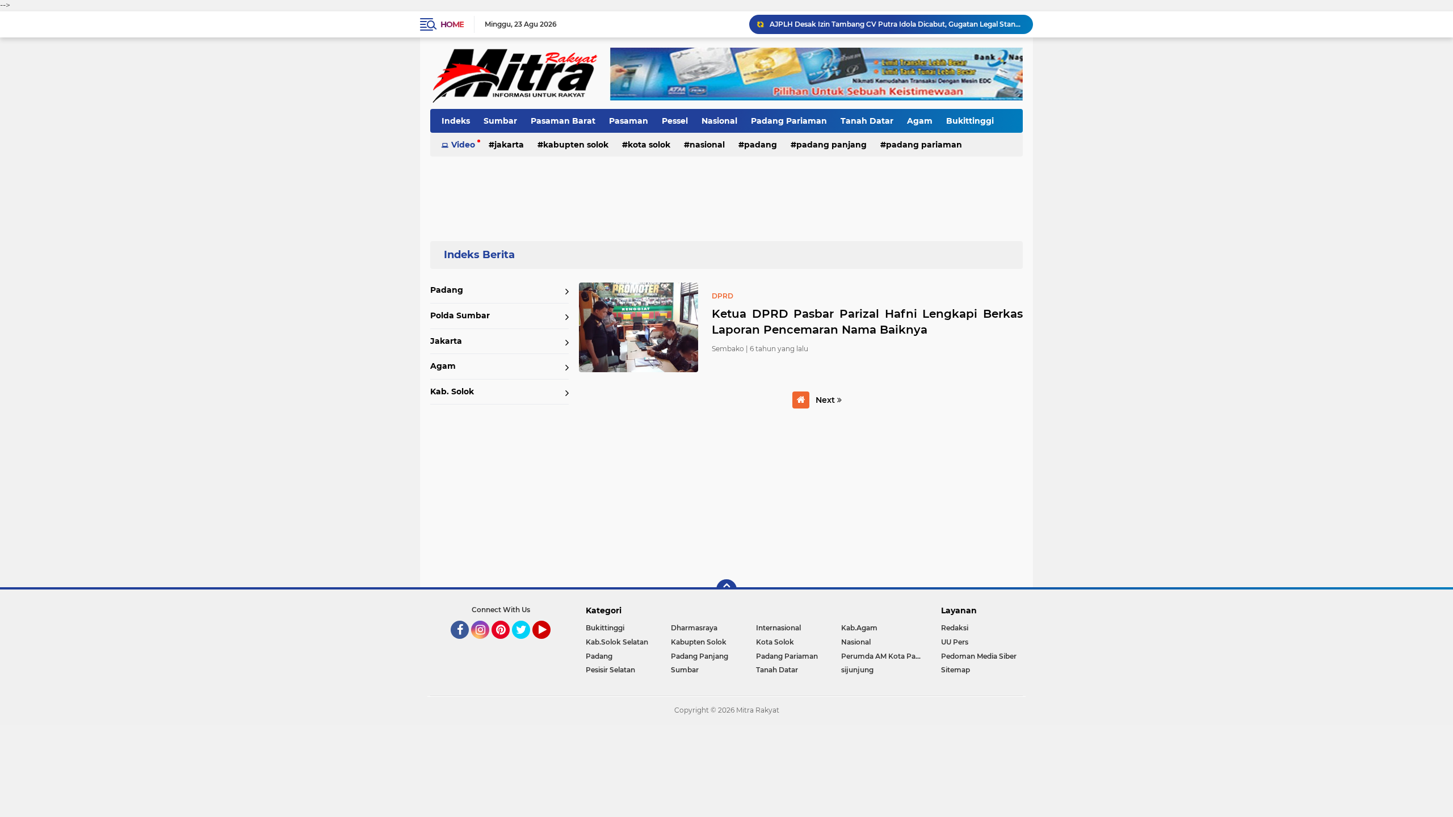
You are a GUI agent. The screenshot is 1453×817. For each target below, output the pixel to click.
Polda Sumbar (460, 315)
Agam (920, 121)
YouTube (549, 644)
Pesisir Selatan (610, 670)
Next (826, 400)
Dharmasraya (694, 628)
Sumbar (500, 121)
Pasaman (628, 121)
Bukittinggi (970, 121)
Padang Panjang (831, 145)
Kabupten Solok (575, 145)
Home (452, 24)
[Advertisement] (726, 192)
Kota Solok (649, 145)
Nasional (719, 121)
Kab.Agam (859, 628)
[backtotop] (726, 589)
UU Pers (954, 642)
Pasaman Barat (563, 121)
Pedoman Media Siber (979, 656)
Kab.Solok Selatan (617, 642)
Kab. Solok (452, 391)
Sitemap (955, 670)
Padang (760, 145)
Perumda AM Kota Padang (883, 656)
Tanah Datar (867, 121)
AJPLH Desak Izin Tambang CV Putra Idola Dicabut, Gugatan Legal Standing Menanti (896, 24)
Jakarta (509, 145)
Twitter (526, 644)
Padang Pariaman (789, 121)
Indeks (456, 121)
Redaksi (954, 628)
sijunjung (857, 670)
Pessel (675, 121)
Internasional (778, 628)
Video (463, 145)
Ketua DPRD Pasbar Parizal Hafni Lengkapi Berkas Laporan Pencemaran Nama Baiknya (867, 321)
